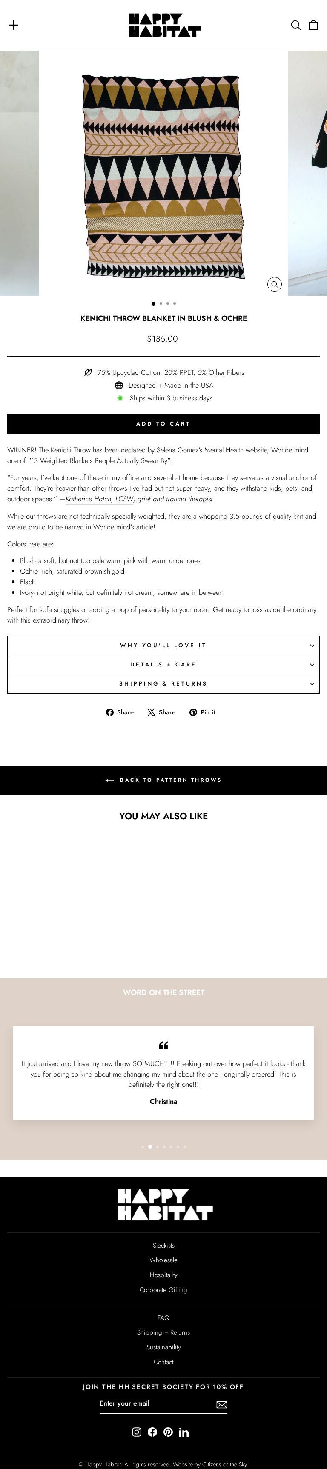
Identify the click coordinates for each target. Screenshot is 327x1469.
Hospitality (164, 1275)
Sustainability (163, 1347)
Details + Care (163, 664)
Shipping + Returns (163, 1332)
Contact (163, 1362)
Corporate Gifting (163, 1290)
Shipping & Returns (163, 684)
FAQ (163, 1318)
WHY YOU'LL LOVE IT (163, 645)
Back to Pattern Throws (169, 780)
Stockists (164, 1245)
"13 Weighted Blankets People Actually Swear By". (100, 460)
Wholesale (163, 1260)
